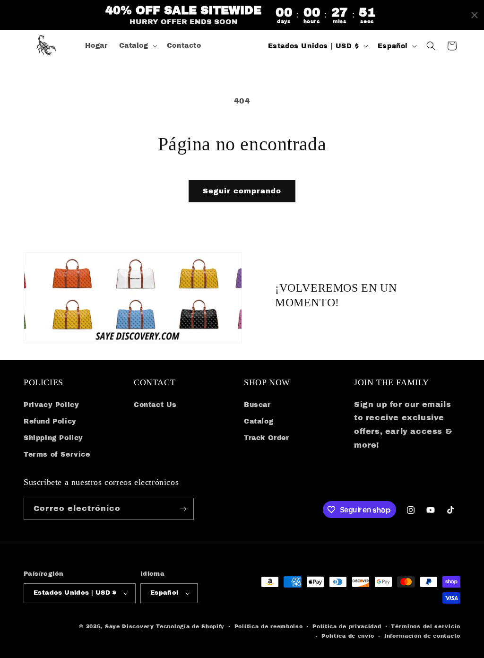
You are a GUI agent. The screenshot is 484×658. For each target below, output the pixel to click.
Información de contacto (422, 636)
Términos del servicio (425, 626)
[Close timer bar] (474, 15)
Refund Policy (50, 421)
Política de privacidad (346, 626)
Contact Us (155, 404)
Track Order (266, 438)
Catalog (258, 421)
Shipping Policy (53, 438)
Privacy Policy (51, 404)
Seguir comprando (242, 191)
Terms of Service (57, 454)
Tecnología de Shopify (190, 626)
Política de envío (347, 636)
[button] (137, 46)
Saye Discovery (129, 626)
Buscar (257, 404)
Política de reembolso (268, 626)
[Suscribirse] (183, 509)
